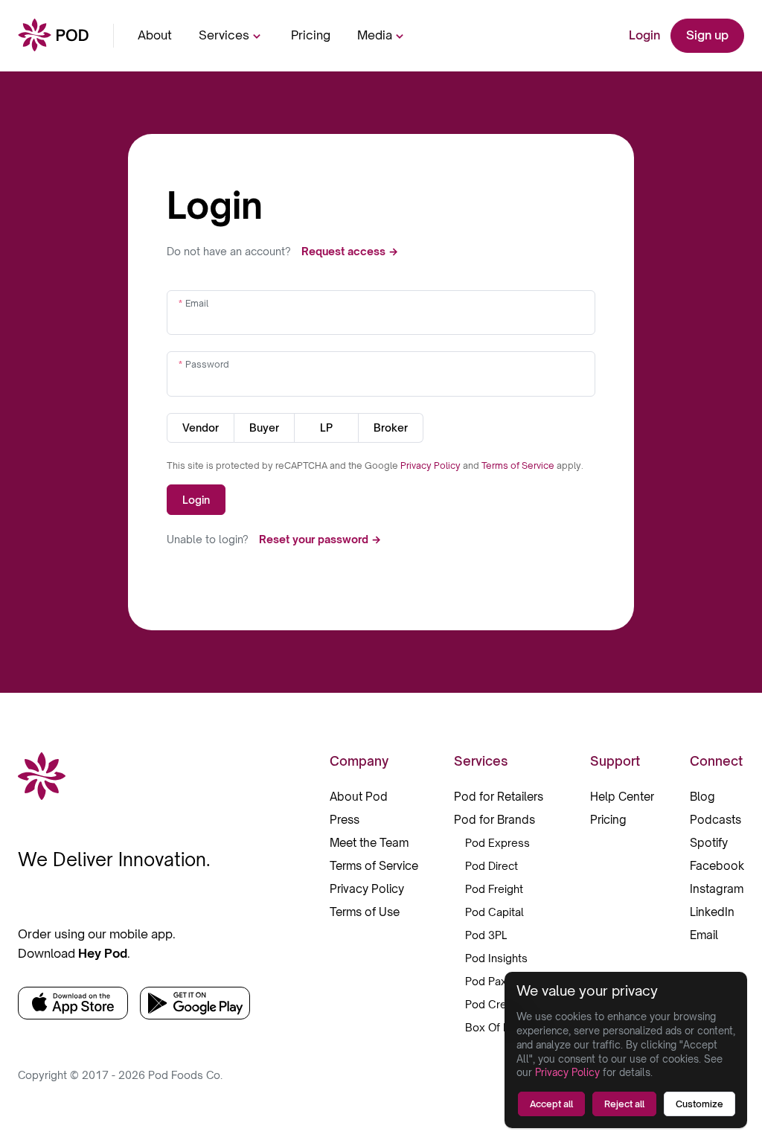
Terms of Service (519, 465)
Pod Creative (498, 1004)
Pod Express (497, 842)
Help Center (622, 797)
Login (644, 35)
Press (344, 820)
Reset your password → (320, 539)
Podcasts (715, 820)
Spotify (709, 843)
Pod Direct (491, 865)
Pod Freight (494, 889)
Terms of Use (365, 912)
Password (207, 364)
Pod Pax (486, 981)
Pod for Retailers (498, 797)
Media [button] (374, 35)
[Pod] (53, 36)
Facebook (717, 866)
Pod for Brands (494, 820)
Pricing (310, 35)
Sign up (707, 35)
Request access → (349, 251)
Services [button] (224, 35)
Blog (702, 797)
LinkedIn (712, 912)
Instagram (716, 889)
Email (196, 303)
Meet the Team (369, 843)
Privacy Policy (431, 465)
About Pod (359, 797)
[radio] (200, 428)
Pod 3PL (486, 935)
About (155, 35)
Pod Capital (494, 912)
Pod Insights (496, 958)
